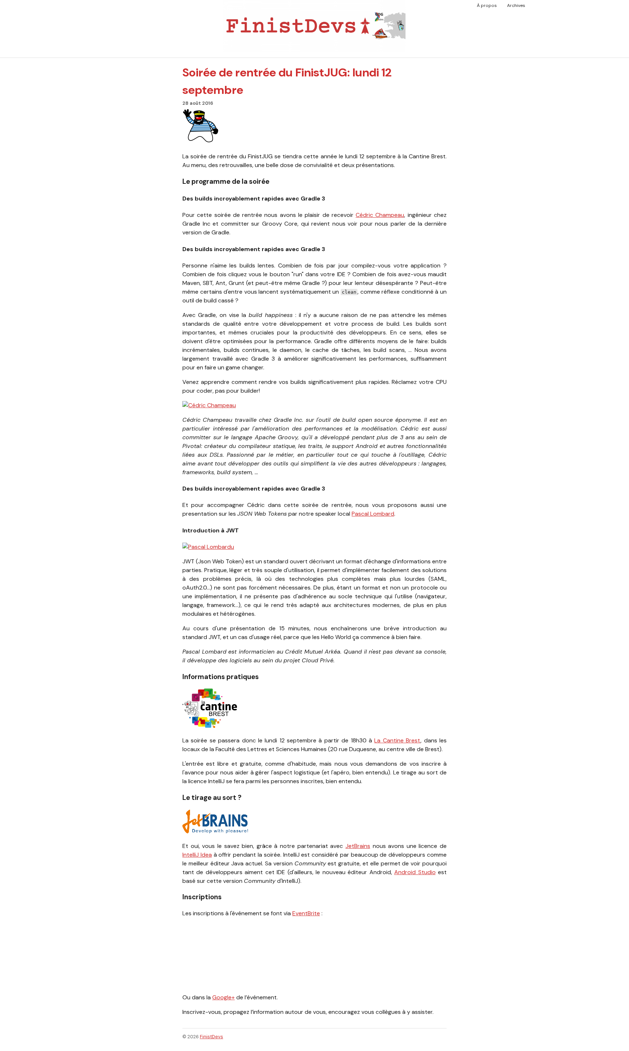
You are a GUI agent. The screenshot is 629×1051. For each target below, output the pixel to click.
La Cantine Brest (397, 740)
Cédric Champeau (380, 215)
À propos (487, 5)
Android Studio (414, 872)
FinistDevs (211, 1037)
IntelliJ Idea (197, 854)
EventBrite (306, 913)
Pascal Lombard (373, 513)
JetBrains (357, 846)
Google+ (223, 997)
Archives (516, 5)
